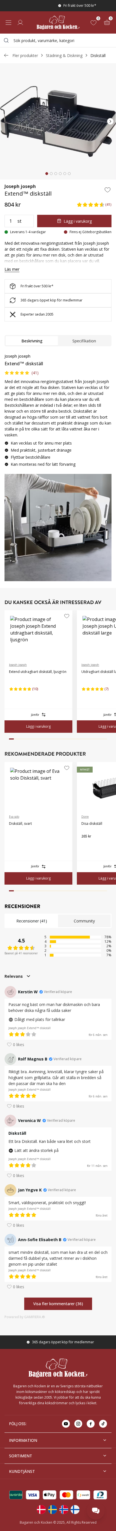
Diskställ (98, 55)
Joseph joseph (20, 186)
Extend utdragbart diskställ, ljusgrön (37, 671)
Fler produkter (25, 55)
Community (84, 921)
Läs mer (12, 269)
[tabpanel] (58, 412)
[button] (94, 204)
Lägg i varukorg (78, 221)
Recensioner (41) (31, 921)
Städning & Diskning (64, 55)
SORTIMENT (20, 1455)
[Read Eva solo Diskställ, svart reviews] (15, 841)
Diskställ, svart (20, 823)
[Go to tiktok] (103, 1424)
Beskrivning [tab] (32, 341)
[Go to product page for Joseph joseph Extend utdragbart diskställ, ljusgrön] (38, 634)
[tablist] (58, 340)
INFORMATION (23, 1440)
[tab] (46, 173)
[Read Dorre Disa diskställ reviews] (87, 845)
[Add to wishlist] (107, 190)
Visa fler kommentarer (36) (58, 1303)
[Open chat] (96, 1511)
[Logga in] (20, 22)
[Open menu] (8, 22)
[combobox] (58, 40)
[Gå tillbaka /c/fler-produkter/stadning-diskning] (6, 55)
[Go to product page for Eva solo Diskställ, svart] (38, 786)
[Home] (58, 22)
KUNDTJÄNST (22, 1471)
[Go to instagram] (78, 1424)
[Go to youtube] (66, 1424)
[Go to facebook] (91, 1424)
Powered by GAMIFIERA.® (25, 1317)
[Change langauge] (41, 1509)
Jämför (35, 715)
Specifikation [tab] (84, 341)
